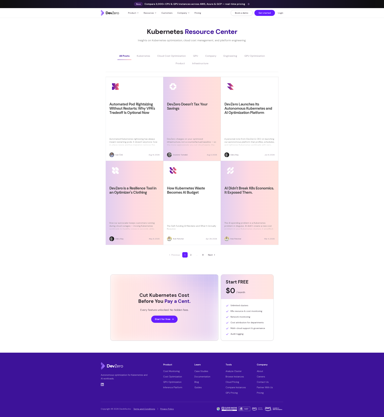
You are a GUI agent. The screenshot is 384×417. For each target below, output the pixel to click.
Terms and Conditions (144, 409)
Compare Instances (236, 387)
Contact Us (263, 382)
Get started (265, 13)
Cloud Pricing (232, 382)
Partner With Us (265, 387)
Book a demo (241, 13)
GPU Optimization (172, 382)
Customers (166, 13)
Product (132, 13)
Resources (149, 13)
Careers (261, 376)
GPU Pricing (232, 392)
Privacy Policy (167, 409)
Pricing (198, 13)
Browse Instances (235, 376)
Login (280, 13)
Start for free (162, 319)
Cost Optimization (172, 376)
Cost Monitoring (171, 371)
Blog (196, 382)
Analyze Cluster (234, 371)
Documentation (202, 376)
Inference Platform (172, 387)
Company (182, 13)
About (260, 371)
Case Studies (201, 371)
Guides (198, 387)
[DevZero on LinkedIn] (102, 384)
